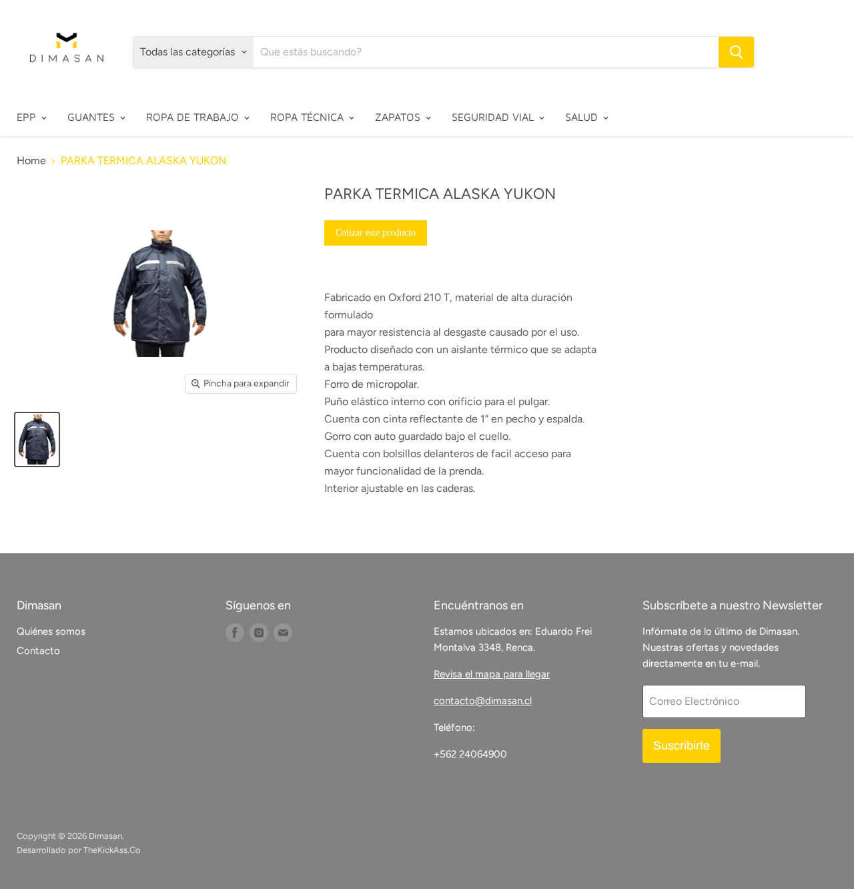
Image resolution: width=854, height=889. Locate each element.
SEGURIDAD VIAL (494, 117)
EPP (28, 117)
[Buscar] (736, 52)
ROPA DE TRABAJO (194, 117)
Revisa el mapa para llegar (492, 674)
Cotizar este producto (376, 233)
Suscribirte (681, 745)
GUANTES (92, 117)
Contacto (38, 651)
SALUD (583, 117)
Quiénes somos (51, 631)
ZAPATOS (399, 117)
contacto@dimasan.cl (483, 701)
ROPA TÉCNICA (308, 117)
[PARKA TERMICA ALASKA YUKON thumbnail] (37, 439)
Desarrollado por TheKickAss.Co (79, 850)
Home (31, 161)
